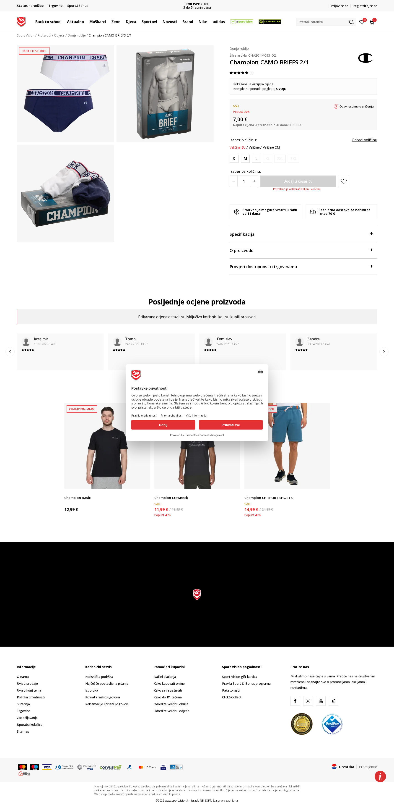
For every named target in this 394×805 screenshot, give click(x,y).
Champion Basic (77, 497)
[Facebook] (295, 700)
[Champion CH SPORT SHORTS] (287, 446)
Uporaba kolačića (29, 724)
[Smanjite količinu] (234, 181)
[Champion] (365, 57)
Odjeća (59, 35)
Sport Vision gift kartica (239, 676)
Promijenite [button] (368, 766)
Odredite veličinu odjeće (171, 711)
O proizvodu (242, 250)
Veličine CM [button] (271, 147)
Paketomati (231, 690)
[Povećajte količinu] (254, 181)
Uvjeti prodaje (27, 683)
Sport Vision (25, 35)
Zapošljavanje (27, 718)
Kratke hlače (253, 492)
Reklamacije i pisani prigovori (106, 704)
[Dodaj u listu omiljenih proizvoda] (144, 482)
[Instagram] (308, 700)
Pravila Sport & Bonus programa (246, 683)
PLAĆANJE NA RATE (197, 4)
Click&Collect (231, 697)
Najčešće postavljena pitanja (106, 683)
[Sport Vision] (21, 21)
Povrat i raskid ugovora (102, 697)
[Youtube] (320, 700)
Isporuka (91, 690)
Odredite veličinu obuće (171, 704)
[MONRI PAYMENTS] (24, 773)
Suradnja (23, 704)
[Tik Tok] (333, 700)
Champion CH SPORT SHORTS (268, 497)
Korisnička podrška (99, 676)
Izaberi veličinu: (243, 140)
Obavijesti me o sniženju (357, 106)
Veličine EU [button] (238, 147)
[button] (63, 21)
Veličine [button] (254, 147)
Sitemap (23, 731)
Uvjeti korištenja (29, 690)
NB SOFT (205, 800)
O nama (23, 676)
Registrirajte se (365, 6)
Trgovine (23, 711)
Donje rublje (76, 35)
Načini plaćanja (165, 676)
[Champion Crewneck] (197, 446)
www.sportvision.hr (177, 800)
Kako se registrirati (168, 690)
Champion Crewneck (171, 497)
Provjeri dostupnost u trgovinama (263, 266)
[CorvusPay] (110, 766)
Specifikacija (242, 234)
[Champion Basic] (107, 446)
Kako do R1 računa (168, 697)
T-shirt (69, 492)
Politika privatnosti (31, 697)
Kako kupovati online (169, 683)
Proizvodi (44, 35)
